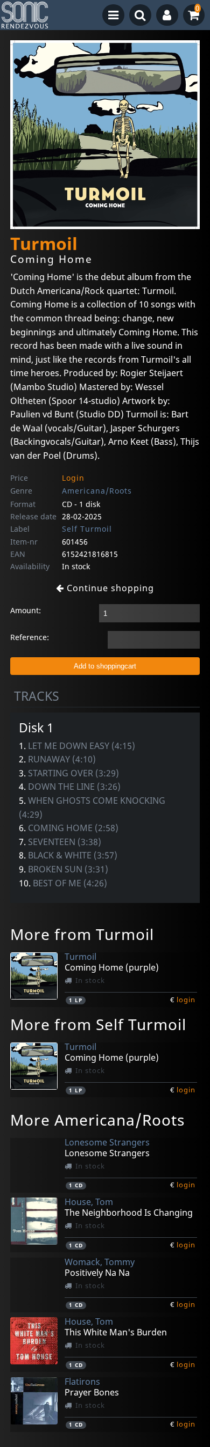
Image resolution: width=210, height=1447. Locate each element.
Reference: (29, 637)
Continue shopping (109, 588)
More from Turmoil (82, 934)
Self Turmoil (87, 529)
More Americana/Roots (97, 1120)
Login (73, 478)
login (186, 999)
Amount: (25, 610)
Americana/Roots (97, 491)
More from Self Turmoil (98, 1024)
